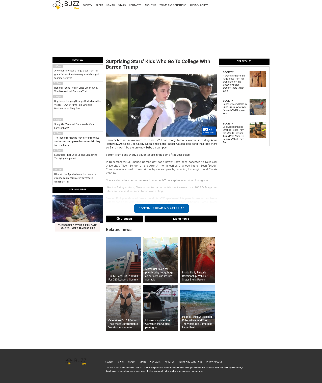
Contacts (135, 5)
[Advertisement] (161, 34)
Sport (99, 5)
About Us (150, 5)
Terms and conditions (172, 5)
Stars (122, 5)
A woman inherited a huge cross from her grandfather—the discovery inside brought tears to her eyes (76, 74)
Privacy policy (199, 5)
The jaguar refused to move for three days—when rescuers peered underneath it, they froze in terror (77, 141)
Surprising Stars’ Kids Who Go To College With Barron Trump (158, 64)
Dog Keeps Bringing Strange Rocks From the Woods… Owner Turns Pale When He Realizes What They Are (77, 105)
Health (110, 5)
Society (87, 5)
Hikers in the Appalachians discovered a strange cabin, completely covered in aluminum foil (75, 178)
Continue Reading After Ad (162, 208)
